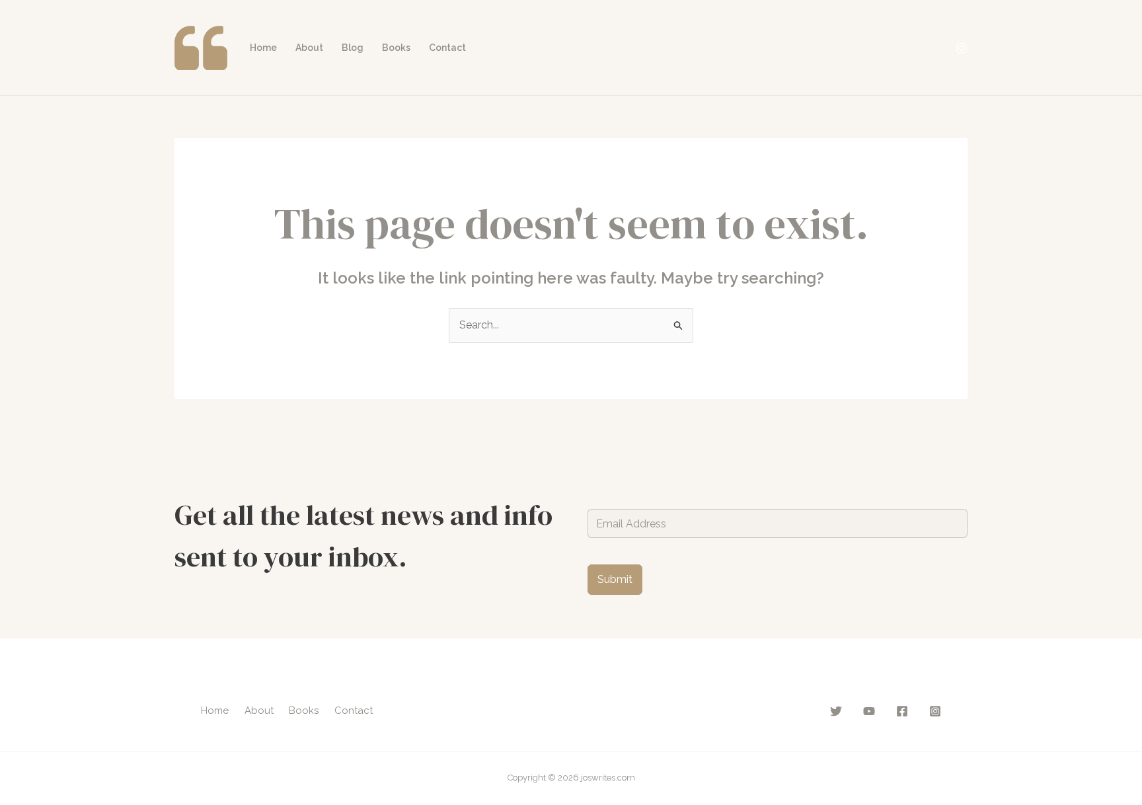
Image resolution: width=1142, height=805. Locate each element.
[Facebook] (902, 711)
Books (396, 47)
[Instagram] (962, 48)
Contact (447, 47)
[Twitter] (836, 711)
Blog (352, 47)
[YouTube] (869, 711)
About (309, 47)
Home (263, 47)
